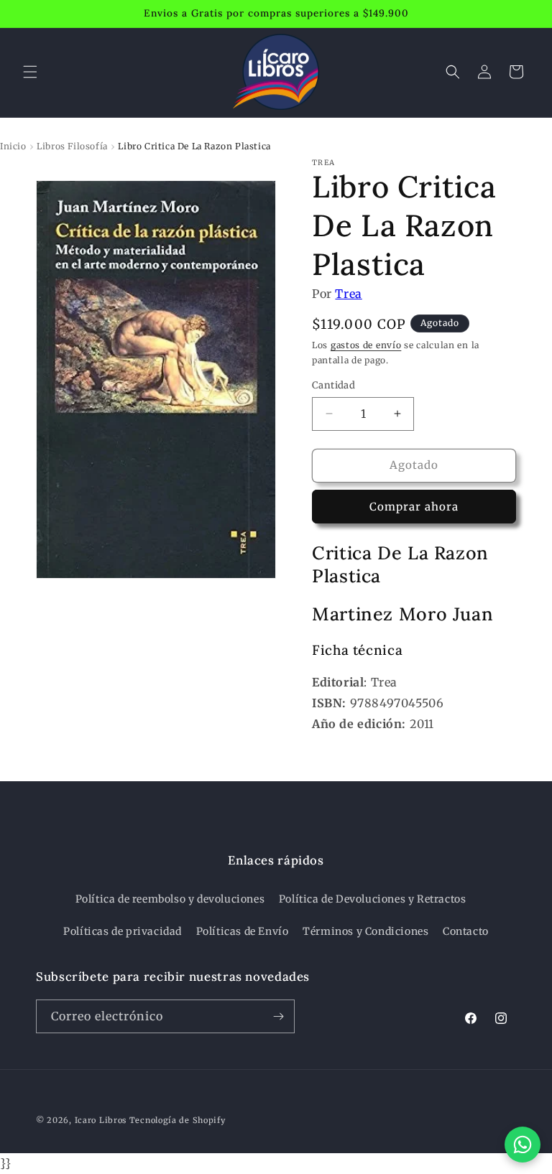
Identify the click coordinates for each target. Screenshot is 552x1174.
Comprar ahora (414, 506)
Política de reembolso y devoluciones (170, 899)
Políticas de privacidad (122, 931)
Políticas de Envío (242, 931)
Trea (348, 293)
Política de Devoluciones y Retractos (372, 899)
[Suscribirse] (278, 1016)
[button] (30, 72)
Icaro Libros (100, 1120)
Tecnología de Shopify (177, 1120)
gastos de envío (366, 345)
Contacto (466, 931)
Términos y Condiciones (365, 931)
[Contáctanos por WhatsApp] (522, 1145)
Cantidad (333, 385)
